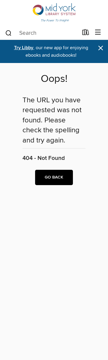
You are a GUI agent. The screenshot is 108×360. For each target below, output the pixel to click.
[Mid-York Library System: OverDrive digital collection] (54, 12)
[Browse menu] (98, 32)
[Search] (8, 33)
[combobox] (41, 33)
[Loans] (85, 33)
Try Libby (23, 48)
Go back (54, 177)
